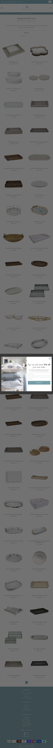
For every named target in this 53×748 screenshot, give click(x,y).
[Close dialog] (50, 358)
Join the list (39, 382)
